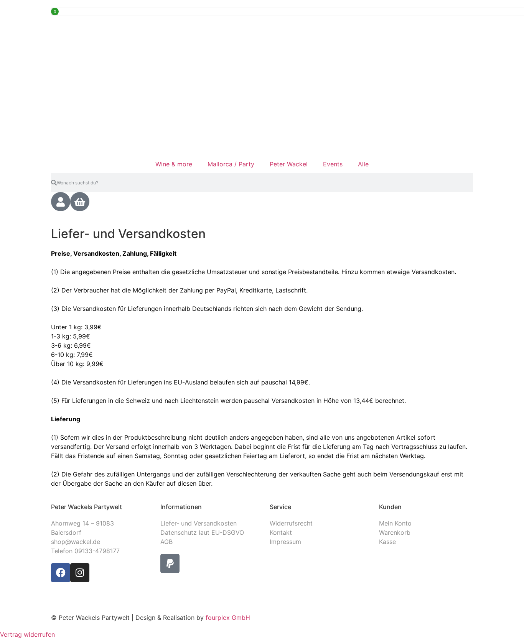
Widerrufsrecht (291, 523)
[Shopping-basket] (79, 201)
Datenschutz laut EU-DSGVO (202, 532)
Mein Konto (395, 523)
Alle (363, 164)
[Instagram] (79, 572)
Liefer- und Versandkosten (198, 523)
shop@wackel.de (75, 541)
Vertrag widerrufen (27, 634)
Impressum (285, 541)
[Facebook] (60, 572)
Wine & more (173, 164)
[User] (60, 201)
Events (333, 164)
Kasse (387, 541)
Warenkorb (394, 532)
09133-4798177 (97, 551)
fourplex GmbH (227, 617)
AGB (166, 541)
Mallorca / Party (231, 164)
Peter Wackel (289, 164)
